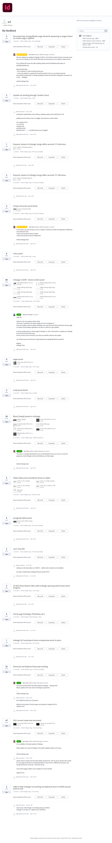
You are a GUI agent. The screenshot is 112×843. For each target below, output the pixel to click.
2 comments (16, 256)
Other (40, 617)
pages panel (18, 359)
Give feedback (87, 36)
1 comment (16, 41)
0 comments (16, 182)
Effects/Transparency (38, 437)
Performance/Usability (37, 151)
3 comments (16, 367)
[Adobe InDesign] (7, 8)
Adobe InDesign (34, 838)
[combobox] (92, 31)
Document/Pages (36, 41)
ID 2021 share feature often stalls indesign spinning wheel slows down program (41, 586)
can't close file (19, 549)
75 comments (16, 301)
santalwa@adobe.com (22, 65)
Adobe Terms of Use (66, 838)
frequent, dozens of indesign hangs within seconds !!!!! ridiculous (39, 144)
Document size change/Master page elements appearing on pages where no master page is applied (43, 37)
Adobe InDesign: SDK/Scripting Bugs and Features (93, 44)
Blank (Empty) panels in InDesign (26, 416)
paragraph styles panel (22, 518)
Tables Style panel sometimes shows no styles (31, 478)
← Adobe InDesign (7, 25)
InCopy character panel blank (25, 206)
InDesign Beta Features (89, 47)
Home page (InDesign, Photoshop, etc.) (29, 614)
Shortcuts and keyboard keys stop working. (30, 666)
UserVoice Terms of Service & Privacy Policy (49, 838)
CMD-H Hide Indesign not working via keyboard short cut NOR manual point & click (42, 787)
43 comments (16, 728)
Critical (64, 47)
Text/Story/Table (36, 494)
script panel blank (20, 390)
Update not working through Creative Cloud (31, 95)
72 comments (16, 669)
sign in (93, 20)
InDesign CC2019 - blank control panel (29, 280)
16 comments (16, 437)
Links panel (18, 253)
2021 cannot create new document (27, 720)
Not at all (41, 47)
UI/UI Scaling (36, 301)
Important (53, 47)
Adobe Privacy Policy (77, 838)
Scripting (35, 393)
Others (33, 98)
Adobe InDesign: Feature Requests (29, 617)
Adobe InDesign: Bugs (25, 41)
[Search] (106, 30)
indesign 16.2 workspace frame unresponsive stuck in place (37, 640)
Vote (6, 42)
